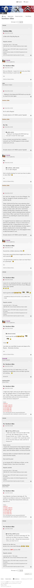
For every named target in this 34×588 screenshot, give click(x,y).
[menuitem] (4, 13)
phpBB (7, 581)
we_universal (5, 583)
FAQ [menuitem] (1, 13)
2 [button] (20, 22)
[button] (22, 22)
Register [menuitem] (20, 1)
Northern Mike (8, 18)
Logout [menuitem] (26, 1)
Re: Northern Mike (8, 65)
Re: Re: (5, 125)
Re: (4, 160)
